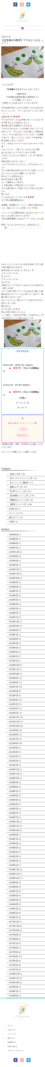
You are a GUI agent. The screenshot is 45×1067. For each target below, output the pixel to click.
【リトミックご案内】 (19, 483)
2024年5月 (13, 600)
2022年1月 (13, 713)
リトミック (14, 513)
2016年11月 (14, 978)
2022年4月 (13, 700)
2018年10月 (14, 878)
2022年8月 (13, 682)
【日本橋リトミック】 (19, 496)
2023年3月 (13, 652)
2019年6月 (13, 843)
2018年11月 (14, 874)
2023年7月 (13, 635)
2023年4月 (13, 648)
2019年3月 (13, 856)
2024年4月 (13, 604)
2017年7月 (13, 943)
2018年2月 (13, 913)
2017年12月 (14, 922)
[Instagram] (22, 4)
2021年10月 (14, 726)
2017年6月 (13, 948)
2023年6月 (13, 639)
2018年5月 (13, 900)
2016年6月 (13, 996)
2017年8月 (13, 939)
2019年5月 (13, 848)
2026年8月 (13, 535)
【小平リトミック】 (18, 491)
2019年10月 (14, 830)
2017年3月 (13, 961)
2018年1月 (13, 917)
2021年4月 (13, 752)
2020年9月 (13, 782)
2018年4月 (13, 904)
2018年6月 (13, 896)
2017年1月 (13, 969)
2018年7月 (13, 891)
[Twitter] (28, 4)
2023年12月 (14, 621)
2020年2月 (13, 813)
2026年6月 (13, 539)
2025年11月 (14, 552)
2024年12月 (14, 569)
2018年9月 (13, 882)
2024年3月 (13, 608)
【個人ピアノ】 (16, 487)
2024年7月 (13, 591)
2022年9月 (13, 678)
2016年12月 (14, 974)
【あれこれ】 (15, 474)
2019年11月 (14, 826)
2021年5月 (13, 748)
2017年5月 (13, 952)
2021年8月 (13, 735)
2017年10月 (14, 930)
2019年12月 (14, 822)
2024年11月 (14, 574)
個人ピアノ (14, 517)
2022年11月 (14, 669)
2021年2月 (13, 761)
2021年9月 (13, 730)
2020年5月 (13, 800)
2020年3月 (13, 809)
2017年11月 (14, 926)
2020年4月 (13, 804)
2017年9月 (13, 935)
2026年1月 (13, 548)
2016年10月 (14, 983)
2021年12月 (14, 717)
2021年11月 (14, 722)
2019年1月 (13, 865)
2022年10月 (14, 674)
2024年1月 (13, 617)
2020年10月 (14, 778)
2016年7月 (13, 991)
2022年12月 (14, 665)
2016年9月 (13, 987)
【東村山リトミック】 (19, 500)
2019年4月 (13, 852)
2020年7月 (13, 791)
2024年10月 (14, 578)
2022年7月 (13, 687)
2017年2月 (13, 965)
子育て (12, 522)
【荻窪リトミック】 (18, 504)
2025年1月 (13, 565)
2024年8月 (13, 587)
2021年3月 (13, 756)
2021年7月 (13, 739)
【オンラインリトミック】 (21, 478)
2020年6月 (13, 795)
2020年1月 (13, 817)
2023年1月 (13, 661)
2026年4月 (13, 543)
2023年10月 (14, 626)
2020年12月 (14, 769)
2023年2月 (13, 656)
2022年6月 (13, 691)
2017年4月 (13, 956)
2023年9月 (13, 630)
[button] (22, 28)
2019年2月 (13, 861)
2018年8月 (13, 887)
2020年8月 (13, 787)
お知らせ (13, 509)
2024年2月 (13, 613)
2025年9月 (13, 556)
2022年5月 (13, 695)
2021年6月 (13, 743)
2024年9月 (13, 582)
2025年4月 (13, 561)
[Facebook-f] (15, 4)
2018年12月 (14, 869)
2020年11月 (14, 774)
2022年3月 (13, 704)
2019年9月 (13, 835)
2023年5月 (13, 643)
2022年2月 (13, 708)
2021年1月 (13, 765)
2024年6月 (13, 595)
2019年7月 (13, 839)
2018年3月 (13, 909)
